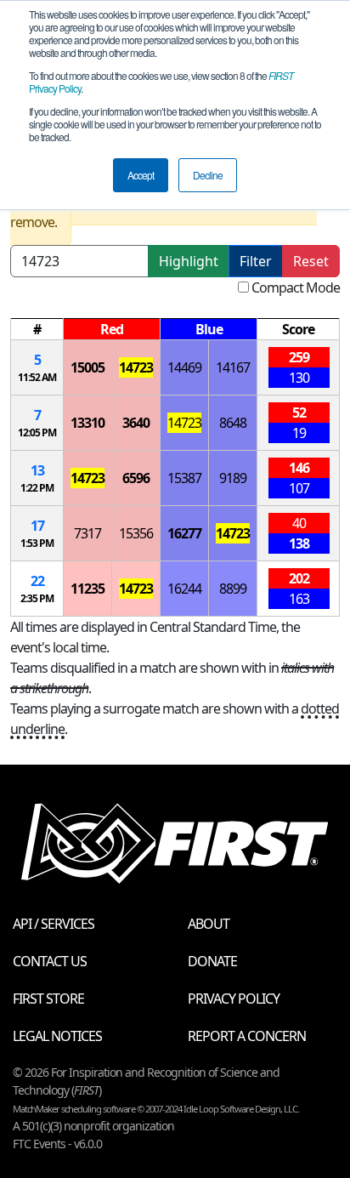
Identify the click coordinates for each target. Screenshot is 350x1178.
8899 (232, 588)
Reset (311, 261)
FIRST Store (48, 998)
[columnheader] (37, 329)
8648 (232, 422)
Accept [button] (140, 175)
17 (37, 525)
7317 (87, 533)
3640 (136, 422)
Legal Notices (57, 1036)
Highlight (188, 261)
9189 (232, 478)
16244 (184, 588)
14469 (184, 367)
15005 (87, 367)
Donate (212, 961)
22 (37, 581)
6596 (136, 478)
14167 (233, 367)
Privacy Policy (233, 998)
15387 (184, 478)
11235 (87, 588)
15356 (136, 533)
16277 (184, 533)
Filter (256, 261)
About (208, 923)
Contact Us (50, 961)
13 (37, 470)
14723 (136, 367)
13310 (87, 422)
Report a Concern (247, 1036)
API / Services (53, 923)
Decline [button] (208, 175)
